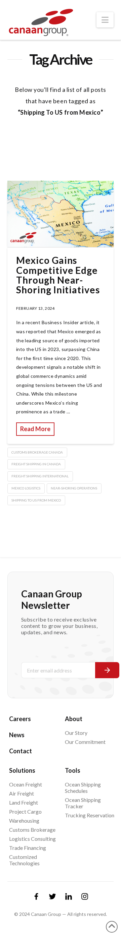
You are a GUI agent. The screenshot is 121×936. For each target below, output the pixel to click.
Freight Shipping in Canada (36, 464)
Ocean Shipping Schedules (83, 787)
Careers (20, 718)
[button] (105, 19)
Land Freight (23, 802)
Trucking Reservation (89, 815)
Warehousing (24, 820)
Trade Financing (27, 847)
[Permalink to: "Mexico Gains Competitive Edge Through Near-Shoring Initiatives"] (60, 214)
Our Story (76, 732)
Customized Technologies (24, 860)
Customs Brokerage (32, 829)
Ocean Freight (25, 784)
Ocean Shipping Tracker (83, 803)
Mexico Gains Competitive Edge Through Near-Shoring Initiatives (58, 274)
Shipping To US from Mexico (36, 500)
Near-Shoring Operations (74, 488)
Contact (20, 751)
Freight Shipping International (40, 476)
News (17, 735)
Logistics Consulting (32, 838)
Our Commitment (85, 742)
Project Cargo (25, 811)
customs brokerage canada (37, 452)
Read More (35, 428)
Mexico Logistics (25, 488)
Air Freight (21, 793)
